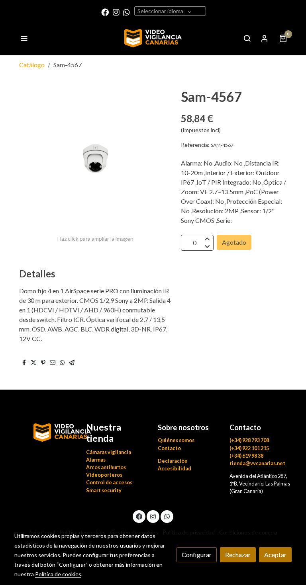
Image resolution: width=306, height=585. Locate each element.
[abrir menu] (24, 38)
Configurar (197, 554)
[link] (153, 38)
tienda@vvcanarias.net (257, 463)
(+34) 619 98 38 (246, 455)
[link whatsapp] (126, 12)
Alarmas (96, 459)
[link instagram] (116, 12)
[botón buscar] (247, 38)
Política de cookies (58, 574)
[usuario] (265, 38)
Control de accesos (109, 482)
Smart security (104, 490)
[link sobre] (45, 431)
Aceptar (275, 554)
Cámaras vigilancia (108, 452)
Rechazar (238, 554)
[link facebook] (105, 12)
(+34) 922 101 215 (249, 448)
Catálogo (32, 64)
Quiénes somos (176, 440)
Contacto (169, 448)
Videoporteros (104, 475)
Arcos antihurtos (106, 467)
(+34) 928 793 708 (249, 440)
